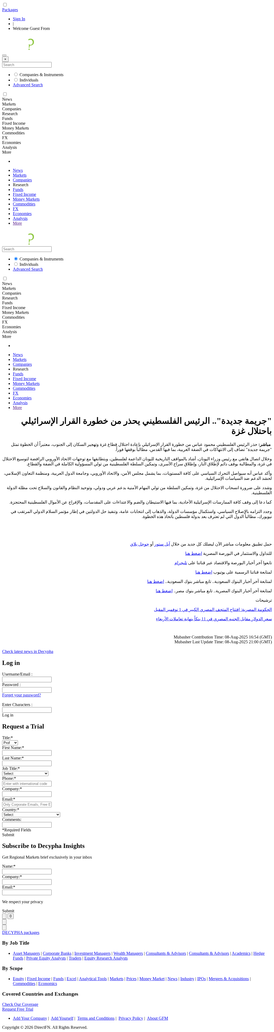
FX (15, 209)
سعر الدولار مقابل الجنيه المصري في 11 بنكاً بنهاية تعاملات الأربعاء (214, 619)
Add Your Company (30, 1018)
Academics (241, 953)
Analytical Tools (93, 978)
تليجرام (180, 562)
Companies (22, 180)
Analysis (20, 218)
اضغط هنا (193, 553)
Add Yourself (62, 1018)
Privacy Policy (131, 1018)
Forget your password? (21, 695)
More (17, 223)
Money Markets (26, 199)
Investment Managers (92, 953)
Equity (18, 978)
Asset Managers (26, 953)
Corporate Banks (57, 953)
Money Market (152, 978)
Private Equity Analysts (46, 958)
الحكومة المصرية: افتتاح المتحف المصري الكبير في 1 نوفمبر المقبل (213, 609)
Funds (18, 189)
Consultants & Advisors (166, 953)
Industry (187, 978)
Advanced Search (28, 85)
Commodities (24, 204)
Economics (47, 983)
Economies (22, 213)
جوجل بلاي (139, 544)
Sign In (19, 19)
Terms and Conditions (96, 1018)
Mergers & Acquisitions (229, 978)
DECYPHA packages (20, 932)
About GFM (157, 1018)
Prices (131, 978)
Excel (71, 978)
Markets (19, 175)
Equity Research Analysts (106, 958)
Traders (75, 958)
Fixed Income (24, 194)
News (18, 170)
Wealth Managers (128, 953)
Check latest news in (27, 651)
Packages (10, 9)
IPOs (201, 978)
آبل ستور (162, 544)
